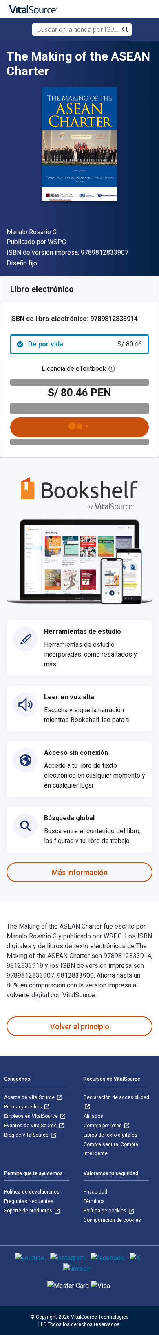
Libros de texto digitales (110, 1135)
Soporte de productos (28, 1211)
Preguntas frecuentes (28, 1201)
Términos (94, 1201)
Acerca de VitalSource (30, 1097)
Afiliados (93, 1116)
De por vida (85, 344)
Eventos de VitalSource (31, 1126)
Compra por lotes (103, 1126)
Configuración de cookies (112, 1220)
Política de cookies (106, 1211)
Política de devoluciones (32, 1192)
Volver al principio (79, 1026)
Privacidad (95, 1192)
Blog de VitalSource (27, 1135)
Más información (80, 872)
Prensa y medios (23, 1107)
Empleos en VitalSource (31, 1116)
